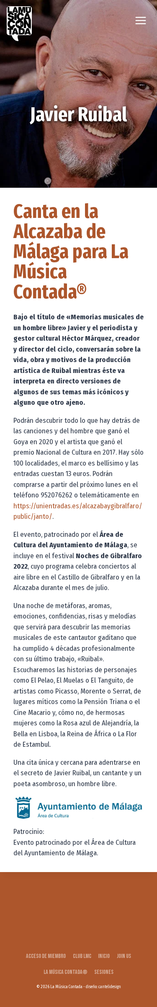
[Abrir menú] (140, 20)
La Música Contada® (66, 972)
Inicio (104, 956)
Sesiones (103, 972)
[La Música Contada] (19, 23)
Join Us (124, 956)
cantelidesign (109, 986)
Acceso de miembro (46, 956)
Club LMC (82, 956)
